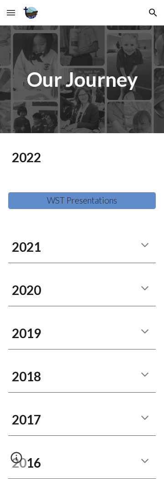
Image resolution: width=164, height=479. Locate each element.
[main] (82, 79)
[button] (11, 12)
